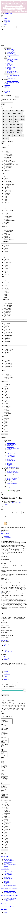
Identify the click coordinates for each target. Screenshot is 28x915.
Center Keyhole (9, 211)
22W (13, 127)
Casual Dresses (8, 154)
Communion (8, 157)
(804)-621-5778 (8, 13)
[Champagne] (5, 523)
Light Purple (8, 406)
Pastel (6, 251)
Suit (6, 197)
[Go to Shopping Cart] (1, 15)
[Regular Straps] (4, 793)
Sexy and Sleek (8, 191)
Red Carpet (7, 169)
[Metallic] (2, 746)
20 (5, 119)
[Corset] (5, 736)
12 (5, 116)
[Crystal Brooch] (4, 756)
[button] (7, 48)
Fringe (6, 268)
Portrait (7, 334)
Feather (7, 265)
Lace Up (7, 233)
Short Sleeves (8, 366)
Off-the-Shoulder (9, 331)
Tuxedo (8, 487)
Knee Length (8, 311)
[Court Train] (4, 769)
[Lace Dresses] (5, 729)
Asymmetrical (8, 305)
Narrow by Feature (7, 146)
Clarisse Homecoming (12, 478)
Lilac (6, 404)
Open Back (7, 217)
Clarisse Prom (10, 459)
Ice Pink (7, 407)
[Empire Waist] (4, 780)
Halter (6, 325)
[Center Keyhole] (5, 735)
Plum (6, 415)
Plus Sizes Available (10, 220)
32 (17, 122)
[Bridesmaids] (6, 720)
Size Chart (3, 531)
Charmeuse (7, 280)
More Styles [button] (6, 485)
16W (13, 124)
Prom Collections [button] (8, 451)
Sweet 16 (7, 170)
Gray (6, 428)
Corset (6, 213)
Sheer (6, 236)
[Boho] (5, 727)
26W (6, 130)
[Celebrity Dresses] (5, 733)
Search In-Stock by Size (8, 107)
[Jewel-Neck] (4, 775)
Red (6, 416)
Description (6, 536)
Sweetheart (7, 341)
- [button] (4, 486)
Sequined (7, 292)
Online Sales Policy (8, 651)
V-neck (7, 343)
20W (6, 127)
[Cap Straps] (4, 791)
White (6, 431)
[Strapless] (4, 795)
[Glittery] (2, 745)
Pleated (7, 219)
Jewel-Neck (8, 328)
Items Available (7, 537)
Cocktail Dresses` (11, 443)
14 (11, 116)
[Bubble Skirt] (5, 732)
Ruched (7, 222)
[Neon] (2, 748)
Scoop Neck (8, 337)
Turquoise (7, 395)
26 (23, 119)
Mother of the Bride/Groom (11, 164)
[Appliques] (4, 752)
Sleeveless (7, 367)
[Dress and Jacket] (5, 728)
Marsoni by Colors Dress (12, 471)
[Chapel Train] (4, 768)
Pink (6, 409)
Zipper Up (7, 237)
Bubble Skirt (8, 208)
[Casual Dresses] (6, 721)
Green (6, 391)
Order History (7, 658)
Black (6, 427)
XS (20, 133)
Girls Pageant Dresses (10, 161)
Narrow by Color (7, 384)
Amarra (8, 457)
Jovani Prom (9, 464)
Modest (7, 187)
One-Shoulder (8, 332)
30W (20, 130)
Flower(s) (7, 267)
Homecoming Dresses (12, 444)
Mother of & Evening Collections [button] (11, 468)
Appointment (7, 674)
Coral (6, 419)
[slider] (24, 690)
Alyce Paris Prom (11, 456)
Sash (6, 272)
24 (17, 119)
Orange (7, 418)
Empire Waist (8, 350)
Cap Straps (7, 374)
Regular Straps (8, 375)
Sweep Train (8, 314)
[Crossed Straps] (5, 740)
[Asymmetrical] (4, 766)
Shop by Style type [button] (8, 480)
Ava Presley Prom (11, 455)
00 (12, 111)
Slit (6, 223)
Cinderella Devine (11, 460)
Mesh (6, 288)
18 (23, 116)
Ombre (6, 250)
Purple (6, 403)
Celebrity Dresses (9, 210)
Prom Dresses (8, 166)
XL (21, 135)
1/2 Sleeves (7, 360)
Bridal (6, 151)
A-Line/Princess (9, 349)
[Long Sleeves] (5, 787)
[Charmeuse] (3, 758)
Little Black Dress (9, 183)
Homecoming (8, 163)
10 (21, 113)
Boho (6, 178)
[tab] (15, 445)
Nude (6, 422)
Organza (7, 289)
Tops (6, 199)
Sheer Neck (8, 338)
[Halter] (4, 773)
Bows (6, 261)
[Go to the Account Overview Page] (1, 16)
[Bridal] (6, 719)
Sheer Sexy (7, 193)
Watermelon (8, 413)
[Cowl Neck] (4, 772)
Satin (6, 291)
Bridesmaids (8, 152)
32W (6, 133)
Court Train (8, 308)
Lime (6, 392)
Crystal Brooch (8, 262)
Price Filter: (6, 101)
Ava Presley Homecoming (13, 476)
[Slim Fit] (4, 782)
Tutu (6, 200)
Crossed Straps (8, 231)
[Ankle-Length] (4, 765)
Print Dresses (8, 190)
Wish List (6, 18)
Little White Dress (9, 184)
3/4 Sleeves (7, 361)
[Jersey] (3, 762)
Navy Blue (7, 401)
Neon (6, 248)
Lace (6, 270)
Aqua (6, 394)
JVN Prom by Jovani (12, 465)
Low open (7, 234)
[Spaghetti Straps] (4, 794)
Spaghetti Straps (9, 377)
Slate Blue (7, 398)
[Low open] (5, 742)
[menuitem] (15, 18)
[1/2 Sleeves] (5, 785)
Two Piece (7, 202)
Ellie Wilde (9, 463)
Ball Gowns (8, 177)
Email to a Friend (5, 533)
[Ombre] (2, 749)
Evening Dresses (10, 445)
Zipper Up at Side (9, 239)
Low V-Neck (8, 329)
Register (5, 22)
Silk (6, 294)
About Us (6, 650)
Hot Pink (7, 410)
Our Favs (9, 449)
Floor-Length (8, 309)
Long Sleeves (8, 363)
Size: (2, 509)
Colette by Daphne (11, 461)
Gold (6, 424)
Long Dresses (8, 186)
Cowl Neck (8, 323)
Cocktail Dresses (9, 155)
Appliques (7, 258)
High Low (7, 214)
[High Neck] (4, 774)
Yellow (7, 387)
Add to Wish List (4, 530)
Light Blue (7, 397)
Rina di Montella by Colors (13, 472)
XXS (13, 133)
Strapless (7, 340)
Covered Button (9, 230)
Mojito (6, 388)
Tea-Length (8, 315)
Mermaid (7, 352)
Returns (5, 645)
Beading (7, 259)
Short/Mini (7, 312)
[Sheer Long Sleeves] (5, 789)
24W (20, 127)
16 (17, 116)
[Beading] (4, 753)
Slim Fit (7, 353)
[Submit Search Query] (17, 682)
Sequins (7, 274)
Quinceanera (8, 167)
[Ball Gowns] (5, 725)
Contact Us (6, 644)
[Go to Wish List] (2, 15)
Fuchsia (7, 412)
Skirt (6, 196)
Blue (6, 400)
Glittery (7, 245)
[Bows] (4, 754)
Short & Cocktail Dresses (13, 448)
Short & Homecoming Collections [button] (12, 474)
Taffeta (6, 295)
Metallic (7, 247)
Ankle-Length (8, 303)
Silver (6, 430)
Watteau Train (8, 317)
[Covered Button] (5, 739)
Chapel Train (8, 306)
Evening (7, 158)
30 (11, 122)
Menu (2, 45)
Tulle (6, 297)
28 (5, 122)
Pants (6, 189)
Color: (2, 520)
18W (20, 124)
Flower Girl (8, 160)
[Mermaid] (4, 781)
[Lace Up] (5, 741)
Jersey (6, 285)
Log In (5, 24)
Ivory (6, 421)
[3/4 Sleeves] (5, 786)
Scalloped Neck (9, 335)
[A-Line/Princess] (4, 778)
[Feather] (3, 761)
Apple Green (8, 390)
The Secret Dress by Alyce (13, 467)
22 (11, 119)
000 (6, 111)
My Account (6, 20)
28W (13, 130)
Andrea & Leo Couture (12, 453)
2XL (6, 138)
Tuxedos (6, 671)
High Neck (7, 326)
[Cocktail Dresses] (6, 723)
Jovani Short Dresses (11, 479)
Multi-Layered (8, 216)
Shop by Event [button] (7, 440)
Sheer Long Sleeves (9, 364)
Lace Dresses (8, 181)
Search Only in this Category (9, 99)
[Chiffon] (3, 760)
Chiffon (7, 282)
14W (6, 124)
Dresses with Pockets (12, 483)
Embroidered (8, 264)
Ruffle (6, 271)
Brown (6, 425)
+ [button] (4, 441)
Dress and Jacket (9, 180)
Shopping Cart (7, 21)
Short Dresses (8, 194)
